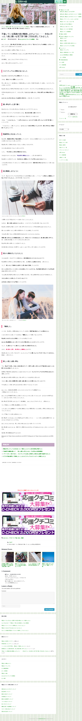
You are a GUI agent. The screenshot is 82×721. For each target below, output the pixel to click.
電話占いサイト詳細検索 (65, 31)
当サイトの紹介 (62, 140)
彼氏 (72, 91)
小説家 (80, 89)
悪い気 (63, 92)
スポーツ (79, 85)
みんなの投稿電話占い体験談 (66, 54)
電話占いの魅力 (63, 40)
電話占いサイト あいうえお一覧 (67, 21)
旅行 (68, 92)
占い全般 (3, 678)
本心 (71, 92)
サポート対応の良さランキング (8, 709)
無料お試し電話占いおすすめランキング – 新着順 (70, 14)
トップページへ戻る (63, 160)
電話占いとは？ (63, 38)
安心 (75, 89)
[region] (28, 525)
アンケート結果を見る (73, 116)
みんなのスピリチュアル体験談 (21, 26)
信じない (63, 112)
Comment (4, 591)
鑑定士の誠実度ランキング (7, 699)
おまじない (5, 538)
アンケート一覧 (62, 118)
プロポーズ (11, 538)
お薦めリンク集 (62, 157)
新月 (66, 92)
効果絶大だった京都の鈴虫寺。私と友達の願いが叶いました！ (15, 648)
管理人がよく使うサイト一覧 (66, 26)
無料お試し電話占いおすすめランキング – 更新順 (70, 16)
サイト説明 (61, 62)
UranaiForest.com (41, 718)
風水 (65, 96)
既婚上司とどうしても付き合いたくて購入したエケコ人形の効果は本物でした (22, 448)
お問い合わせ (62, 67)
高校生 (68, 96)
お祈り (69, 85)
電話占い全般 (4, 673)
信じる (62, 109)
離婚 (22, 538)
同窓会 (61, 89)
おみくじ (65, 85)
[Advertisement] (28, 478)
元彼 (76, 87)
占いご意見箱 (4, 670)
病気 (67, 94)
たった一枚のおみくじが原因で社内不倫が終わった (34, 564)
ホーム (3, 26)
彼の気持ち (66, 91)
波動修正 (78, 92)
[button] (4, 525)
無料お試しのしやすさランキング (9, 689)
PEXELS (23, 216)
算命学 (72, 94)
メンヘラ (62, 87)
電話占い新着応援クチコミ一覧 (67, 52)
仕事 (73, 87)
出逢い (79, 87)
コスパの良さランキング (7, 701)
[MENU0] (65, 1)
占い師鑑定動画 (5, 668)
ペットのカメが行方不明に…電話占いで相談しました (13, 646)
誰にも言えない (78, 94)
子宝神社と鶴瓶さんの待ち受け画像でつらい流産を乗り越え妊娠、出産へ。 (7, 565)
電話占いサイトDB (63, 142)
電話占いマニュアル (6, 666)
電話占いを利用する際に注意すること (68, 43)
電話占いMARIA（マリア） (7, 641)
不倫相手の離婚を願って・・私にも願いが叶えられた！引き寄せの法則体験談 (22, 451)
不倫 (16, 538)
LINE (60, 85)
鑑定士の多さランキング (7, 694)
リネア (4, 39)
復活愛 (76, 91)
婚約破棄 (69, 89)
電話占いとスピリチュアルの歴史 (67, 45)
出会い (19, 538)
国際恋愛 (65, 89)
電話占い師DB (62, 145)
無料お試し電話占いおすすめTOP (67, 11)
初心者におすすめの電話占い (66, 24)
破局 (70, 94)
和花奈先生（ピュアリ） (7, 643)
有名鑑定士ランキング (6, 696)
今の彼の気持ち (67, 87)
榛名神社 (74, 92)
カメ (71, 85)
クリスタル (75, 85)
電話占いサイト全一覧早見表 (66, 29)
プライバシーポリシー (64, 150)
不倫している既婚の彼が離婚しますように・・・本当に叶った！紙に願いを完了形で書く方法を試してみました (26, 651)
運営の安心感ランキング (7, 711)
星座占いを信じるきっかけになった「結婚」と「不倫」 (48, 565)
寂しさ (77, 89)
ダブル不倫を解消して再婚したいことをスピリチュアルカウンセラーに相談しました (24, 456)
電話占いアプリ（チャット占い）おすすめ (69, 19)
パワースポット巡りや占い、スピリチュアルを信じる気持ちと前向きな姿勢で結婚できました (26, 453)
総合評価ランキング (6, 691)
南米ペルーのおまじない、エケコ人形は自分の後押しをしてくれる (21, 565)
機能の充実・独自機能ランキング (9, 706)
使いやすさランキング (6, 704)
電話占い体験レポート (6, 663)
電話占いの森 (21, 1)
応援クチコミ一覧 (63, 147)
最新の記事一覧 (9, 26)
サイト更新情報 (62, 64)
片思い (62, 94)
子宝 (72, 89)
